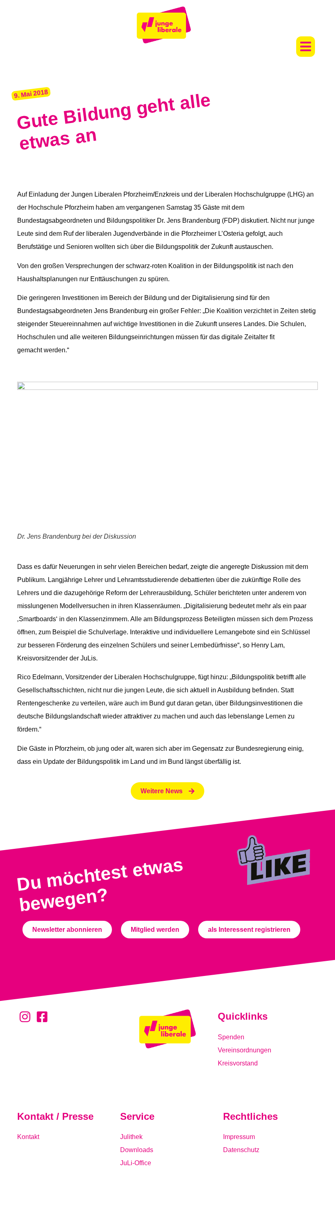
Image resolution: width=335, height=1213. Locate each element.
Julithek (131, 1136)
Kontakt (28, 1136)
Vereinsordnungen (244, 1050)
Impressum (239, 1136)
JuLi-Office (135, 1162)
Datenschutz (241, 1149)
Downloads (136, 1149)
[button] (305, 46)
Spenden (231, 1037)
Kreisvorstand (238, 1063)
